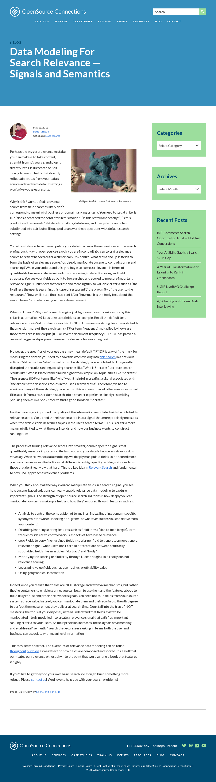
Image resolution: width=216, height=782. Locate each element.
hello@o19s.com (165, 746)
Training (104, 21)
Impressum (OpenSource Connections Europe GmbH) (162, 765)
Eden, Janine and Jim (48, 691)
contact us (38, 679)
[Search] (202, 11)
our (29, 651)
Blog (158, 21)
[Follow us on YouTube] (203, 745)
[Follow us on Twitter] (184, 745)
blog (35, 651)
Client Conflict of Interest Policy (112, 765)
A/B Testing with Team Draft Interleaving (177, 303)
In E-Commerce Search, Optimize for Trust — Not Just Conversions (179, 238)
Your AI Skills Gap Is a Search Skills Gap (177, 255)
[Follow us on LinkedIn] (197, 745)
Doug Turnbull (41, 131)
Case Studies (82, 21)
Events (122, 21)
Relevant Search (100, 467)
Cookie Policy (84, 765)
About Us (42, 21)
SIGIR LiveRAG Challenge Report (175, 289)
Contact (174, 21)
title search (108, 357)
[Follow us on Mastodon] (191, 745)
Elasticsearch (53, 135)
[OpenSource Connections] (48, 11)
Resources (141, 21)
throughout (18, 651)
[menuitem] (42, 23)
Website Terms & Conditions (39, 765)
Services (61, 21)
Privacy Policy (66, 765)
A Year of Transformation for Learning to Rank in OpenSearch (178, 272)
